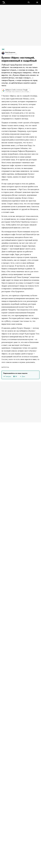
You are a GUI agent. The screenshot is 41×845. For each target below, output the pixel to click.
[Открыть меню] (37, 2)
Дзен (23, 376)
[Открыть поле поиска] (29, 2)
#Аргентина (5, 367)
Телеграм (8, 376)
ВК (16, 376)
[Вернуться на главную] (4, 2)
